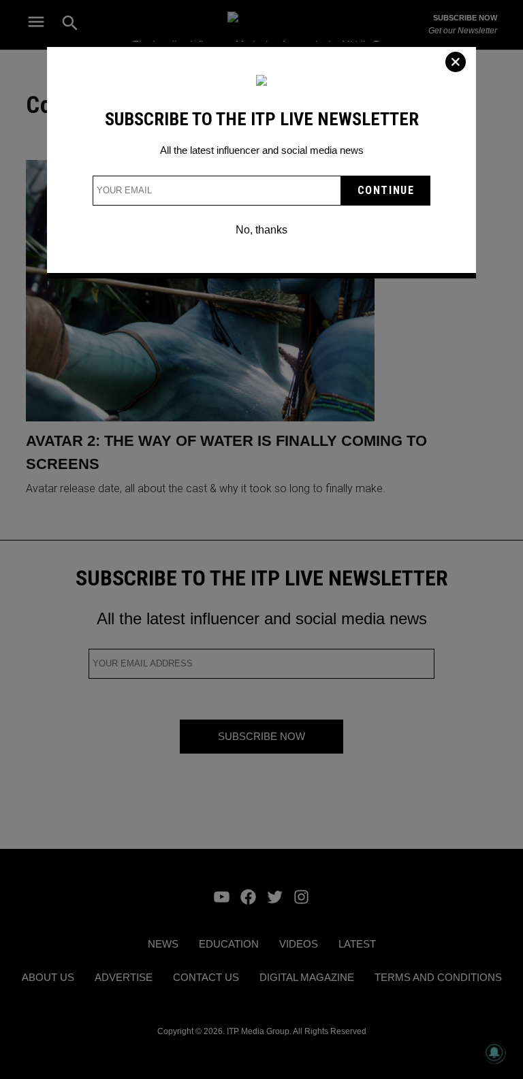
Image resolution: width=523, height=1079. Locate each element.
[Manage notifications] (494, 1052)
